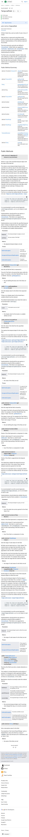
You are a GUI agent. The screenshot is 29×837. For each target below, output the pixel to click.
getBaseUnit (20, 79)
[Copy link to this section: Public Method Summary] (18, 68)
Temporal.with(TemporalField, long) (16, 194)
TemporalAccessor (6, 133)
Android (3, 813)
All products (3, 824)
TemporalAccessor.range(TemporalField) (12, 598)
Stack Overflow (4, 804)
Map (22, 133)
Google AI (3, 822)
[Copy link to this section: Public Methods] (14, 151)
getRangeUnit (21, 96)
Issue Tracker (4, 802)
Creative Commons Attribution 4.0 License (13, 754)
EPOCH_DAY (4, 438)
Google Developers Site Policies (10, 757)
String (3, 84)
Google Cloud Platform (6, 820)
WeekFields (11, 48)
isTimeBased (21, 114)
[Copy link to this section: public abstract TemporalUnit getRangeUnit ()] (12, 405)
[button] (14, 22)
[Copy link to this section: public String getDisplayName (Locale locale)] (13, 288)
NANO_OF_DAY (4, 524)
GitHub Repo (4, 795)
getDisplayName (21, 84)
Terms (2, 830)
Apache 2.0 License (18, 755)
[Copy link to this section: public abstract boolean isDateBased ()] (10, 430)
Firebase (3, 817)
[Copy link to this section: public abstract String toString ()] (5, 725)
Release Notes (4, 787)
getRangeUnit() (16, 275)
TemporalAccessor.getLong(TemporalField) (13, 340)
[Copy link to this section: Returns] (7, 241)
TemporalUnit (9, 79)
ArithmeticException (6, 260)
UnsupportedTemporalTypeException (10, 255)
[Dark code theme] (27, 197)
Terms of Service (5, 783)
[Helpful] (10, 8)
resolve (19, 133)
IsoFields (4, 48)
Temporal (13, 71)
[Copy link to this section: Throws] (7, 246)
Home (2, 5)
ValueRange (8, 119)
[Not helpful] (12, 8)
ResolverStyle (13, 662)
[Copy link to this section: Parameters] (9, 231)
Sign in (25, 1)
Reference (18, 5)
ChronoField (3, 30)
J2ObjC (9, 2)
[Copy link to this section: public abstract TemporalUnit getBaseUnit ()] (11, 267)
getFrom (19, 89)
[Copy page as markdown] (18, 11)
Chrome (3, 815)
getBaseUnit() (18, 413)
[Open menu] (2, 1)
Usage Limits (4, 785)
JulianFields (20, 48)
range (19, 119)
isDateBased (20, 102)
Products (7, 5)
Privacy (7, 830)
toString (19, 142)
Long (8, 659)
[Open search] (22, 2)
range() (24, 580)
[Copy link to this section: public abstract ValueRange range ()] (10, 540)
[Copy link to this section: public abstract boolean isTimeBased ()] (10, 517)
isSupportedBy (21, 107)
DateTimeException (6, 250)
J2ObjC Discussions (5, 793)
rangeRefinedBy (21, 124)
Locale (26, 84)
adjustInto (20, 71)
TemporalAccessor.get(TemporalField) (12, 341)
